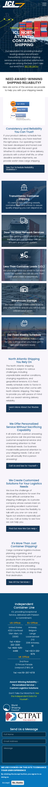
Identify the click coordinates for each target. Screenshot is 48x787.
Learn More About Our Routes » (24, 408)
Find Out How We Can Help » (23, 528)
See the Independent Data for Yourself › (25, 696)
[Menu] (45, 4)
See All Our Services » (19, 582)
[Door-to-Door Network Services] (24, 221)
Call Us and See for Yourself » (23, 465)
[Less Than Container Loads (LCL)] (24, 255)
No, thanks (17, 783)
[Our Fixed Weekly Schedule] (24, 323)
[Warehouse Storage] (24, 289)
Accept (6, 782)
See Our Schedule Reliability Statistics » (20, 168)
